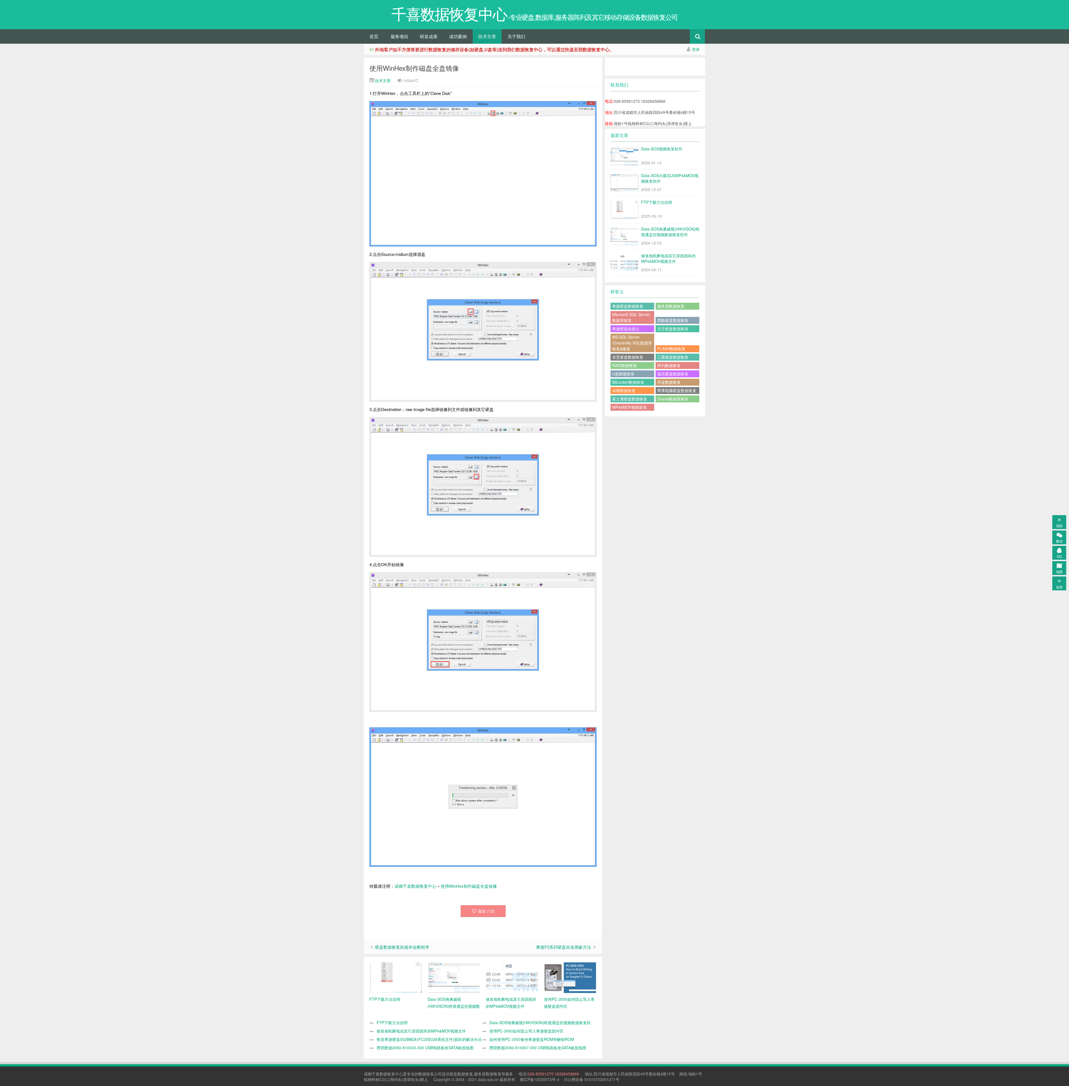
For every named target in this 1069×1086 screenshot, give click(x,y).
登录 (696, 49)
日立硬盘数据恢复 (672, 328)
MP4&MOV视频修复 (629, 407)
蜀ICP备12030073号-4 (539, 1079)
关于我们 (516, 36)
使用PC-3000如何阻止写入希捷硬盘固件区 (526, 1031)
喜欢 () (486, 911)
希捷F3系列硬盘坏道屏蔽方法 (563, 947)
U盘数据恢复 (623, 373)
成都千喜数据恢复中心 (415, 886)
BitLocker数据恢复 (628, 382)
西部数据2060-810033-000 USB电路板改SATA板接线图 (425, 1047)
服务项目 (399, 36)
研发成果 (429, 36)
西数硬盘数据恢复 (672, 320)
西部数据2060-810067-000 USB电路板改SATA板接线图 (537, 1047)
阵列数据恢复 (669, 365)
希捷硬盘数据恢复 (627, 306)
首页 (373, 36)
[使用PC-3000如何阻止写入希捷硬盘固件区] (570, 977)
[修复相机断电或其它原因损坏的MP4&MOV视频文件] (512, 977)
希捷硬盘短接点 (625, 328)
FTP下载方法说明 (392, 1022)
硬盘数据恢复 (461, 1074)
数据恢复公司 (430, 1074)
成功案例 (458, 36)
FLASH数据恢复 (671, 348)
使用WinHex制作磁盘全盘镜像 (414, 68)
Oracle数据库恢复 (672, 399)
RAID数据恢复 (624, 365)
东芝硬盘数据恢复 (627, 357)
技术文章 (487, 36)
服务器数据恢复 (671, 306)
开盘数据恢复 (669, 382)
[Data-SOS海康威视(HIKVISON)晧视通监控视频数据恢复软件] (454, 977)
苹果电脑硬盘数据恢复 (676, 390)
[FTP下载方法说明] (395, 977)
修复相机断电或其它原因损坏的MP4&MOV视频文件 (421, 1031)
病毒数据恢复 (624, 390)
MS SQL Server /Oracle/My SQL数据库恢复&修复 (632, 342)
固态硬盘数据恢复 (672, 373)
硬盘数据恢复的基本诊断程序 (402, 947)
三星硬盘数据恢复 (672, 357)
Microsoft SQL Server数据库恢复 (631, 317)
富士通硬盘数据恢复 (629, 399)
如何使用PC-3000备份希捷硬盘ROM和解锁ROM (531, 1039)
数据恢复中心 (391, 1074)
